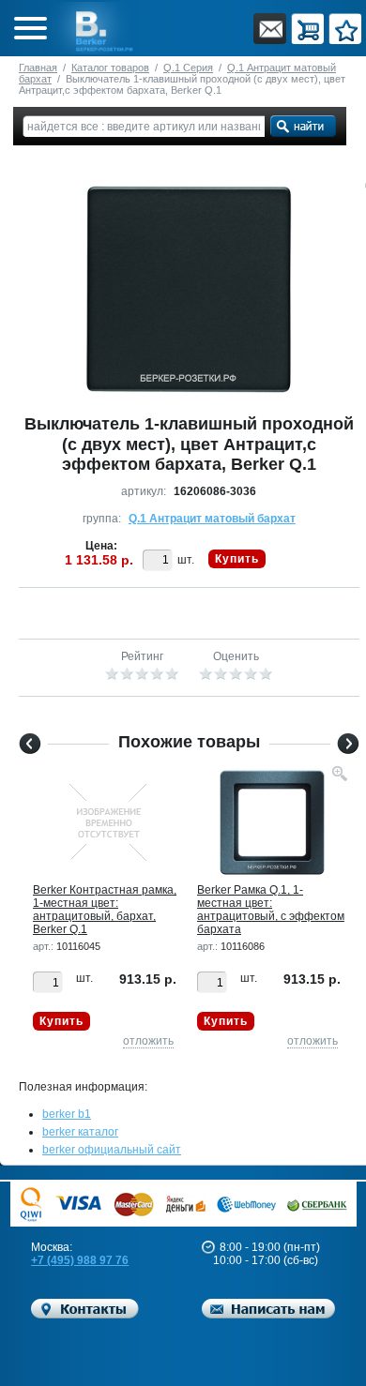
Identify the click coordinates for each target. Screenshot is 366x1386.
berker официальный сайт (111, 1149)
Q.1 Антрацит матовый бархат (212, 518)
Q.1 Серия (188, 67)
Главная (38, 67)
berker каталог (80, 1131)
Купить (237, 558)
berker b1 (66, 1114)
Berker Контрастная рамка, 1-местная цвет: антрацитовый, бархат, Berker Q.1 (104, 909)
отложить (148, 1040)
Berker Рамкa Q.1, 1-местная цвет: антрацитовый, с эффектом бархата (270, 909)
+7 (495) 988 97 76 (80, 1260)
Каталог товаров (110, 67)
